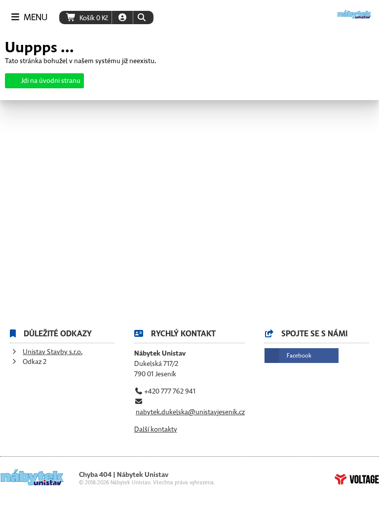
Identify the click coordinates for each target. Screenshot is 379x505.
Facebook (299, 356)
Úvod (354, 14)
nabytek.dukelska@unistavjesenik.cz (190, 412)
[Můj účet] (122, 17)
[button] (141, 17)
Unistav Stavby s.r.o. (52, 352)
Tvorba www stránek (357, 479)
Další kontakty (155, 429)
